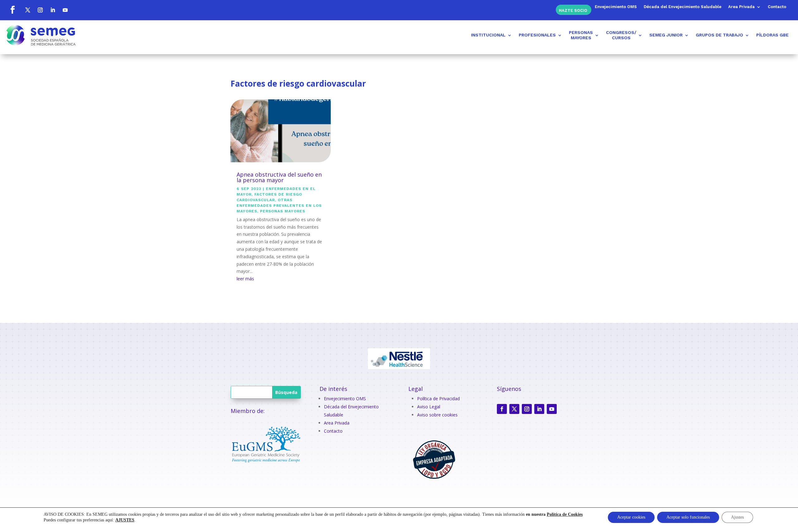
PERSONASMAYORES (581, 35)
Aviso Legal (428, 407)
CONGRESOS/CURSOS (621, 35)
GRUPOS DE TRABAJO (719, 34)
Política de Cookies (565, 514)
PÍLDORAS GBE (772, 34)
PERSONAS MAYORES (282, 211)
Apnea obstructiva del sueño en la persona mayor (279, 177)
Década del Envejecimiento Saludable (682, 7)
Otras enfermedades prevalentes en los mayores (279, 205)
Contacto (777, 7)
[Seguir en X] (28, 10)
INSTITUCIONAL (488, 34)
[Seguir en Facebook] (12, 10)
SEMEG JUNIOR (666, 34)
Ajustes (737, 517)
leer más (245, 279)
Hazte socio (573, 10)
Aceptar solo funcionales (688, 517)
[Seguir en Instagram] (40, 10)
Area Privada (741, 7)
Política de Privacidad (438, 398)
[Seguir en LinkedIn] (53, 10)
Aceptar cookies (631, 517)
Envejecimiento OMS (616, 7)
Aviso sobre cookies (437, 415)
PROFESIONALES (537, 34)
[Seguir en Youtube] (65, 10)
